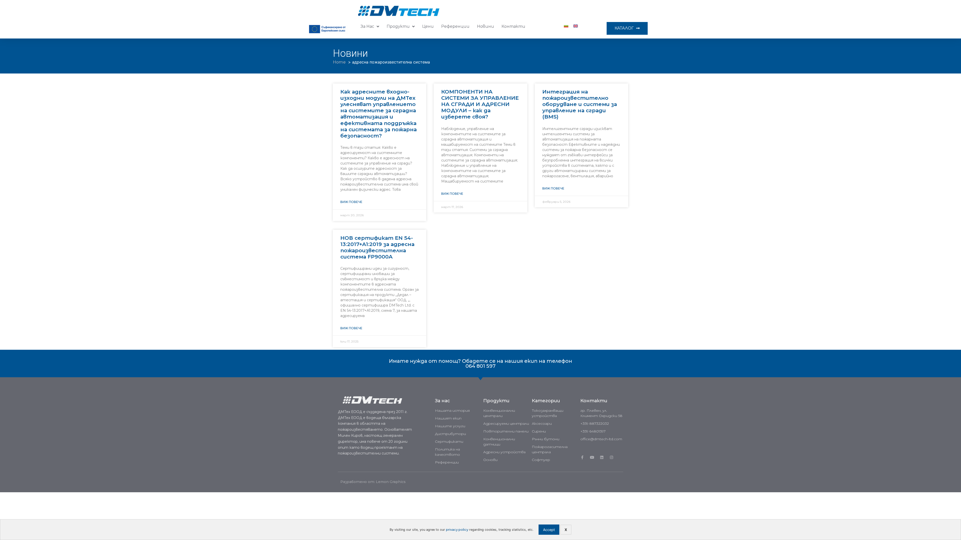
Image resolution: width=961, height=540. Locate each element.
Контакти (513, 26)
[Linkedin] (602, 457)
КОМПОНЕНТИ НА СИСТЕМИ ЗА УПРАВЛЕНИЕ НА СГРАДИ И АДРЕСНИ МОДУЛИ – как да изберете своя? (480, 104)
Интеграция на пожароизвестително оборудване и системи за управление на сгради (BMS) (579, 104)
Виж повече (351, 202)
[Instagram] (611, 457)
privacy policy (457, 530)
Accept (549, 530)
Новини (485, 26)
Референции (455, 26)
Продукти (398, 26)
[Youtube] (592, 457)
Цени (428, 26)
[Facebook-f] (582, 457)
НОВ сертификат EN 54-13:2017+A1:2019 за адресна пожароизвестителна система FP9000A (377, 247)
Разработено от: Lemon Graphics (373, 482)
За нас (367, 26)
